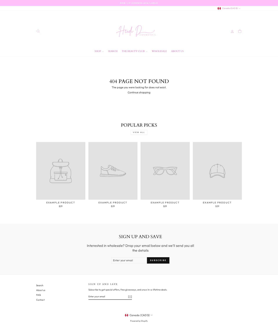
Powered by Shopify (139, 321)
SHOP (98, 51)
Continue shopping (139, 92)
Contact (40, 299)
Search (112, 51)
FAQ (38, 295)
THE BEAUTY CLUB (133, 51)
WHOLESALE (159, 51)
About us (40, 290)
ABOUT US (177, 51)
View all (139, 132)
